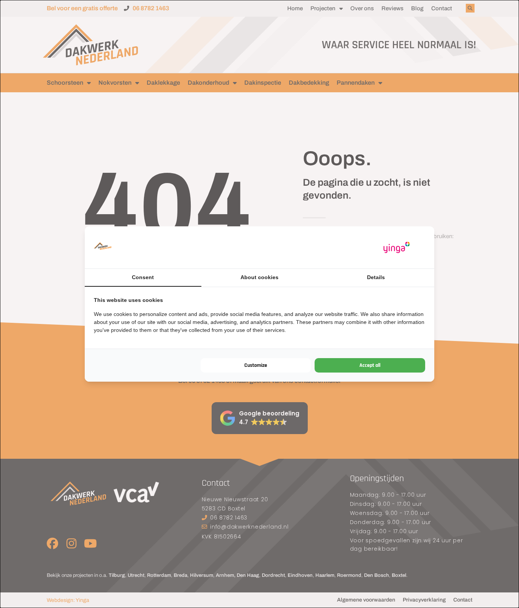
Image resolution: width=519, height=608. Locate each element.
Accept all (369, 365)
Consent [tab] (143, 277)
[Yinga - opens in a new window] (396, 247)
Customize (255, 365)
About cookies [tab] (259, 277)
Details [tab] (376, 277)
